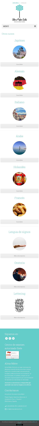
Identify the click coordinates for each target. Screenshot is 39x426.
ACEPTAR (19, 424)
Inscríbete (19, 64)
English (23, 3)
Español (16, 3)
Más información (19, 256)
